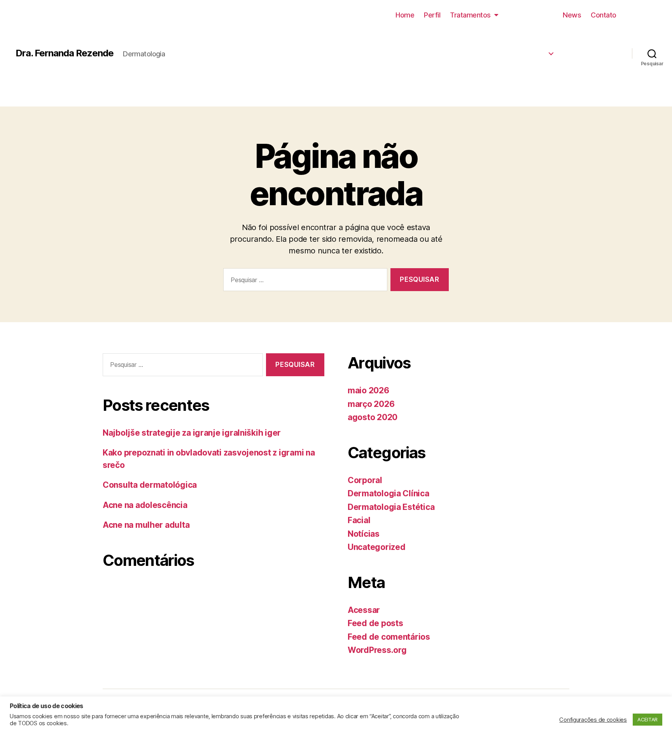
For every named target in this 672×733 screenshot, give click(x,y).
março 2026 (371, 404)
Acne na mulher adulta (146, 525)
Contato (603, 15)
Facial (359, 520)
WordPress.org (377, 650)
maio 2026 (368, 390)
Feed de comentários (389, 637)
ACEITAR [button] (647, 719)
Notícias (364, 534)
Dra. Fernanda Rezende (65, 53)
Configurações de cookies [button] (593, 719)
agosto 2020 (372, 417)
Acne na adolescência (145, 505)
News (572, 15)
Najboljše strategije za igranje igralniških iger (192, 433)
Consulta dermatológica (150, 485)
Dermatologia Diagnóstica (497, 66)
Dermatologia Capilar (504, 82)
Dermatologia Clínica (504, 51)
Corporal (365, 480)
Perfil (432, 15)
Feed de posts (375, 623)
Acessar (364, 610)
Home (405, 15)
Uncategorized (377, 547)
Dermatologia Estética (502, 35)
